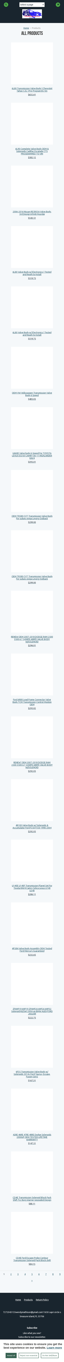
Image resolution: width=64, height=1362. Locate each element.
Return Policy (42, 1300)
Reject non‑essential (28, 1355)
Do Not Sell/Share (49, 1355)
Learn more (54, 1347)
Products (28, 1300)
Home (26, 28)
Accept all (11, 1355)
